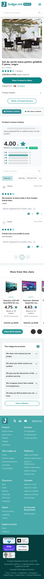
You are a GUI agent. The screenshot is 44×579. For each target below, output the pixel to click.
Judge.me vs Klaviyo (31, 494)
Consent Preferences (34, 575)
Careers (4, 518)
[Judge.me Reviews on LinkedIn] (20, 421)
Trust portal (6, 465)
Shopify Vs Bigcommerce (32, 458)
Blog (3, 484)
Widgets (5, 441)
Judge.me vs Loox (30, 484)
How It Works (22, 403)
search (39, 12)
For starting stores (30, 435)
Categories (6, 532)
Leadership (6, 515)
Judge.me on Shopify (31, 455)
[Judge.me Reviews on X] (14, 421)
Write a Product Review (22, 101)
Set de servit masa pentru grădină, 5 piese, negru (22, 63)
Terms (7, 573)
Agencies (5, 491)
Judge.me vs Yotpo (30, 488)
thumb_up (28, 213)
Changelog (6, 501)
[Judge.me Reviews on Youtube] (25, 421)
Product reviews (7, 431)
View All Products (12, 331)
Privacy (14, 573)
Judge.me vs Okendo (31, 491)
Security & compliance (9, 462)
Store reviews (6, 435)
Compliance (33, 573)
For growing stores (30, 438)
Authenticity (22, 573)
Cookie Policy (20, 575)
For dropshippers (29, 431)
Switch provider (29, 498)
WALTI (22, 86)
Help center (6, 494)
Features (5, 438)
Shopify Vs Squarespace (32, 467)
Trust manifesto (7, 468)
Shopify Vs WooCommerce (29, 463)
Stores (4, 528)
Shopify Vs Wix (29, 474)
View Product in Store (22, 80)
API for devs (6, 498)
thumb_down (37, 213)
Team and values (8, 511)
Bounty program (29, 514)
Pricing (4, 455)
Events (4, 488)
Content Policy (8, 575)
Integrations (6, 445)
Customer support (8, 458)
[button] (33, 331)
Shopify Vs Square (30, 471)
